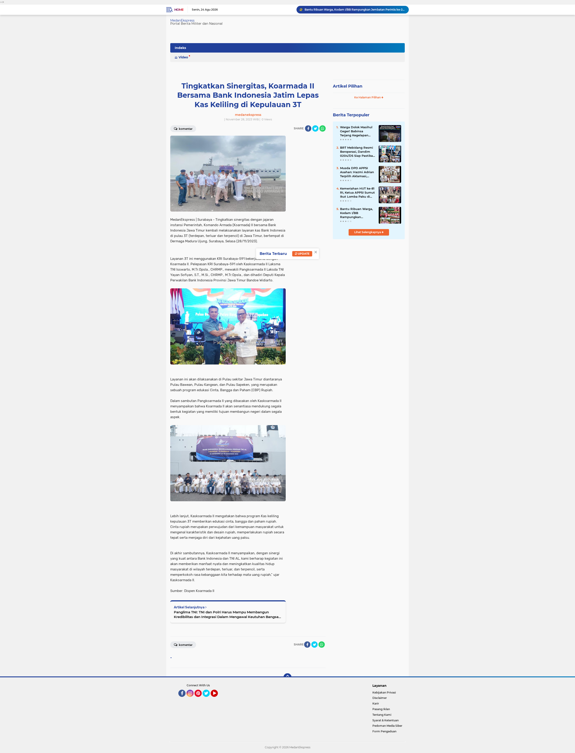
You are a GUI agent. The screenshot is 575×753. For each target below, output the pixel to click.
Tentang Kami (381, 714)
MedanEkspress (182, 20)
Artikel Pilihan (347, 86)
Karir (375, 703)
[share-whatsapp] (322, 128)
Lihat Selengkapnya (368, 232)
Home (179, 10)
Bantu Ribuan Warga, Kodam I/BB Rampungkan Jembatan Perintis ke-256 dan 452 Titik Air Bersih (357, 213)
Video (183, 57)
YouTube (217, 699)
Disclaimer (379, 698)
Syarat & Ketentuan (385, 720)
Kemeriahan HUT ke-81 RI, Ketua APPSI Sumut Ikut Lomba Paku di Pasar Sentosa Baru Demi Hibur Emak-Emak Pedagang (357, 193)
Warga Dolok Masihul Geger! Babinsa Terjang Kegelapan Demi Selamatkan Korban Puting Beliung (357, 131)
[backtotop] (287, 677)
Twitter (208, 699)
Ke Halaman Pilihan (367, 97)
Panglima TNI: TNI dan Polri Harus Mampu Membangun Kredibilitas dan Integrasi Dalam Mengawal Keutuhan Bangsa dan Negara (226, 614)
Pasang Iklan (381, 709)
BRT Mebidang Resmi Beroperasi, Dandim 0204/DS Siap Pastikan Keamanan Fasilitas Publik (357, 152)
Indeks (180, 48)
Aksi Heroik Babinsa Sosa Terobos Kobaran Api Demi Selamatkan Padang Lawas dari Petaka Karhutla (355, 9)
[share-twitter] (315, 128)
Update (303, 253)
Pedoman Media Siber (387, 725)
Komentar (185, 128)
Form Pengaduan (384, 731)
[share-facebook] (308, 128)
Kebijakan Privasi (384, 692)
